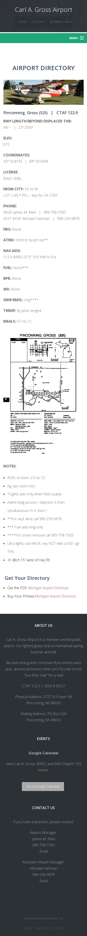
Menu (73, 38)
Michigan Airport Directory (48, 587)
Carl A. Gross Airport (43, 9)
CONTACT (38, 22)
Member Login (61, 22)
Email (43, 851)
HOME (22, 22)
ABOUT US (43, 928)
